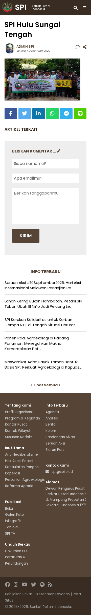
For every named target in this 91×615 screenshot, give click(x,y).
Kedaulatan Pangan (22, 467)
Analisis (52, 418)
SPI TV (10, 533)
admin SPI (25, 46)
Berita (51, 424)
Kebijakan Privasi (19, 594)
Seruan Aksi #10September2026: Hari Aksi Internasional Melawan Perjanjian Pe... (43, 285)
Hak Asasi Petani (19, 460)
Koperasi (12, 473)
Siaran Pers (55, 449)
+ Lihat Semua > (45, 385)
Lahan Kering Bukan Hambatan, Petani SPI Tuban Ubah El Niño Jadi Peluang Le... (43, 303)
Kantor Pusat (16, 424)
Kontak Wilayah (18, 430)
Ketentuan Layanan (53, 594)
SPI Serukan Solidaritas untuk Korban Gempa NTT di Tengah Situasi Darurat (40, 322)
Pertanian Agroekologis (25, 479)
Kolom (51, 430)
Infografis (13, 520)
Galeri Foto (14, 514)
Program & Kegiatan (22, 418)
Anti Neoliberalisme (21, 454)
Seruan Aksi (55, 443)
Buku (9, 508)
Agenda (52, 412)
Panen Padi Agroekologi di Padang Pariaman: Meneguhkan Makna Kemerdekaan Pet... (37, 343)
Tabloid (11, 527)
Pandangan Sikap (60, 437)
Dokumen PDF (17, 551)
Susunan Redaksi (19, 437)
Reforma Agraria (19, 486)
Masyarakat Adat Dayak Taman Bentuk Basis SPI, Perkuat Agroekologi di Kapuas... (43, 364)
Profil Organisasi (19, 412)
